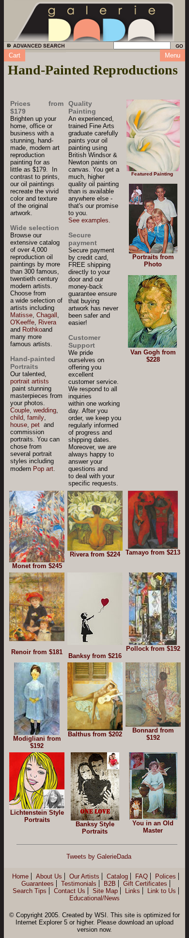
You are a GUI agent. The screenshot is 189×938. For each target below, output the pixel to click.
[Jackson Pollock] (153, 608)
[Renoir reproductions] (36, 606)
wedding (44, 410)
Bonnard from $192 (153, 734)
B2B (110, 883)
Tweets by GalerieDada (98, 856)
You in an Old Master (152, 827)
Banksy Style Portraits (95, 828)
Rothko (32, 329)
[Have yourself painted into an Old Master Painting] (153, 786)
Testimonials (78, 883)
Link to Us (161, 890)
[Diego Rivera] (95, 521)
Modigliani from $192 (37, 742)
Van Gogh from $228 (153, 356)
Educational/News (94, 898)
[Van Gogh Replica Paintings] (152, 311)
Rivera (47, 322)
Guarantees (37, 883)
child (16, 417)
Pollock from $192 (153, 648)
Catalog (117, 876)
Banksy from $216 (95, 656)
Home (20, 876)
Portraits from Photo (153, 260)
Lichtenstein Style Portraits (37, 816)
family (35, 417)
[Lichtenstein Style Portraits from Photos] (36, 780)
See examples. (89, 220)
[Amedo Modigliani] (37, 698)
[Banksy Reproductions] (95, 612)
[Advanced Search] (34, 47)
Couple (20, 410)
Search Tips (30, 890)
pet (35, 424)
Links (132, 890)
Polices (165, 876)
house (18, 424)
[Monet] (36, 526)
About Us (49, 876)
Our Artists (84, 876)
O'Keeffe (22, 322)
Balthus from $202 (95, 734)
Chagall (46, 315)
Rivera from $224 (95, 554)
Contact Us (69, 890)
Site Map (105, 890)
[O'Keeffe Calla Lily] (153, 136)
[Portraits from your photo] (153, 218)
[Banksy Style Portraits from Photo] (95, 786)
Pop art (43, 468)
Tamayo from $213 (153, 552)
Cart (14, 55)
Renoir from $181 (37, 652)
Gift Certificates (145, 883)
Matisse (21, 315)
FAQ (141, 876)
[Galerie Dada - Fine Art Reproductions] (94, 21)
